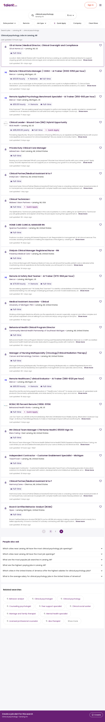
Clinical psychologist (44, 599)
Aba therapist (54, 621)
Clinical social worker (81, 606)
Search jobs (5, 30)
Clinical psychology (71, 599)
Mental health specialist (57, 613)
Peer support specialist (52, 606)
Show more (87, 60)
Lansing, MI (17, 30)
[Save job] (100, 45)
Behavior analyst (16, 599)
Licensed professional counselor (23, 621)
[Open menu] (100, 5)
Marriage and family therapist (22, 613)
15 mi (69, 15)
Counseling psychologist (20, 606)
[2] (61, 531)
